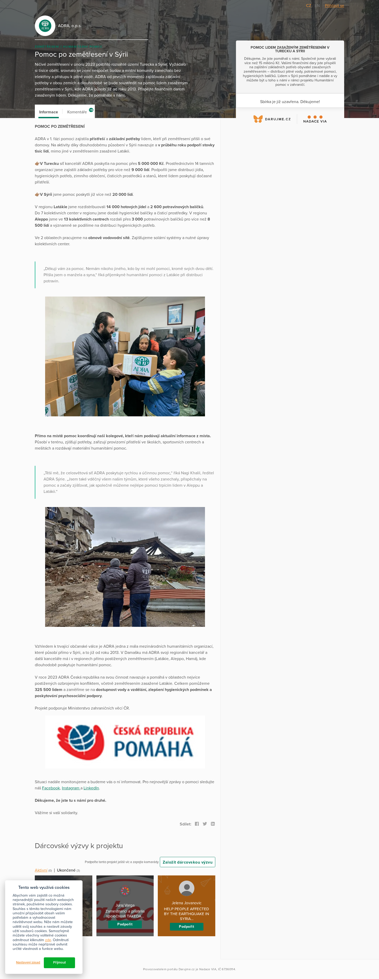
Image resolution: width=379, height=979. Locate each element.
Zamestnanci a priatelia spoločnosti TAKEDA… (125, 913)
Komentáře (80, 111)
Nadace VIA (207, 969)
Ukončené (66, 870)
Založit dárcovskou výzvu (187, 862)
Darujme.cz (187, 969)
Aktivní (41, 870)
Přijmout (59, 962)
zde (48, 940)
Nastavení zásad (28, 962)
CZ (309, 5)
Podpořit (125, 924)
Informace (48, 112)
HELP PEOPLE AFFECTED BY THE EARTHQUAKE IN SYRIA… (186, 914)
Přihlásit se (334, 5)
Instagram (71, 788)
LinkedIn (91, 788)
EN (317, 5)
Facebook (51, 788)
